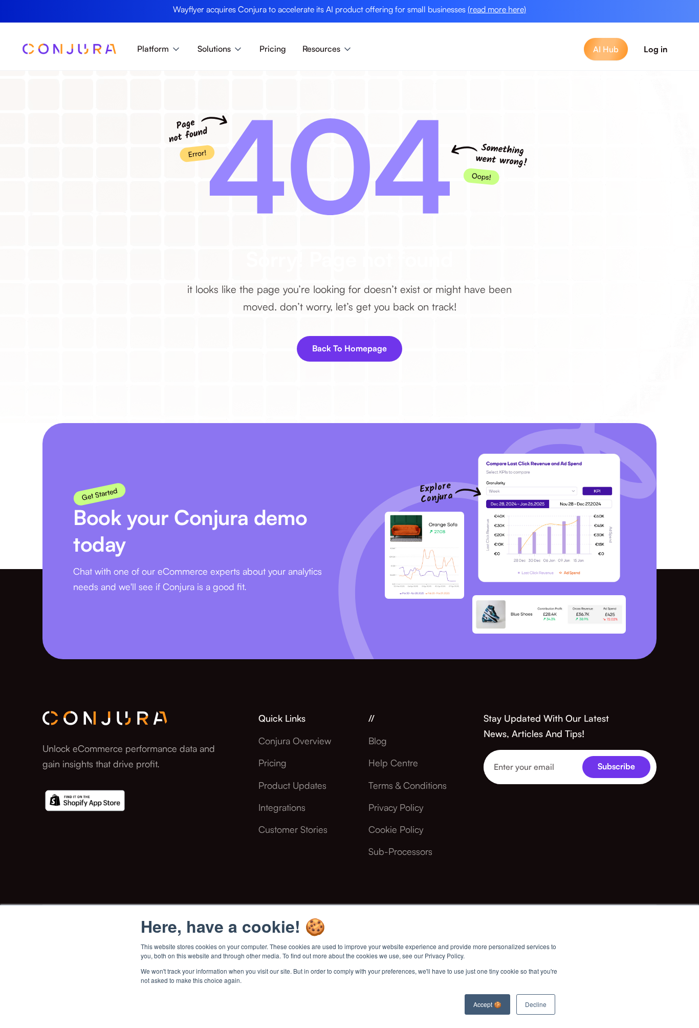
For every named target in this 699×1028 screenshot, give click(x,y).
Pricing (272, 49)
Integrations (281, 807)
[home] (69, 52)
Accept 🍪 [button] (487, 1004)
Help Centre (393, 762)
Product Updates (292, 785)
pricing (272, 762)
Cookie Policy (395, 829)
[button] (159, 49)
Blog (377, 740)
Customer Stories (292, 829)
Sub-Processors (400, 851)
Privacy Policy (395, 807)
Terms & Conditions (407, 785)
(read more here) (497, 9)
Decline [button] (536, 1004)
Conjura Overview (294, 740)
